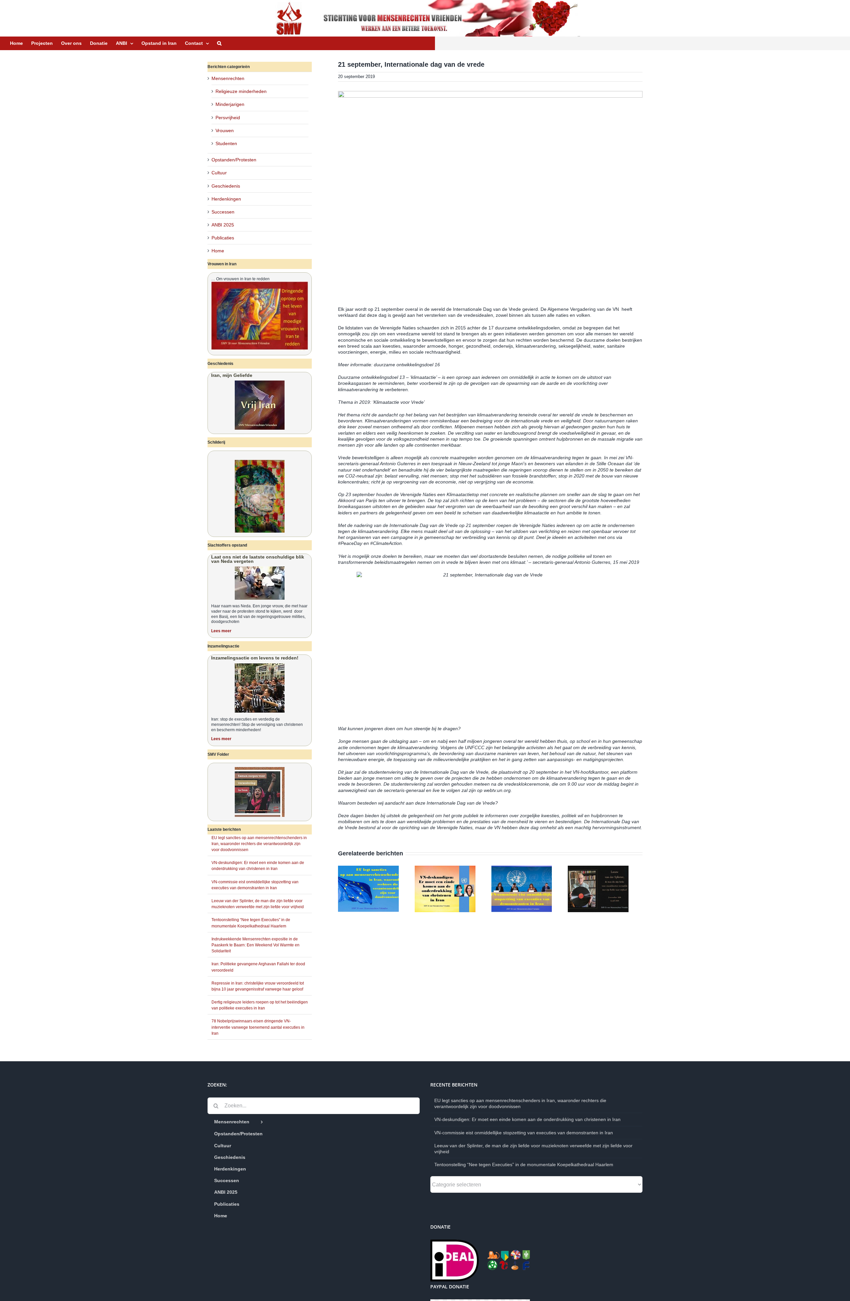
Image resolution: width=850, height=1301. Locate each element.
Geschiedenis (226, 186)
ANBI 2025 (223, 224)
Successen (223, 212)
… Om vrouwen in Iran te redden (240, 279)
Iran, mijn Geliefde (231, 375)
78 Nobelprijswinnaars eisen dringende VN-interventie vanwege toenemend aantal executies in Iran (258, 1027)
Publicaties (223, 237)
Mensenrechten (228, 78)
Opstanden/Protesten (234, 159)
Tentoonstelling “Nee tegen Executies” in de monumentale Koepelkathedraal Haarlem (523, 1164)
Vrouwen (224, 130)
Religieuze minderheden (241, 91)
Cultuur (219, 172)
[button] (219, 43)
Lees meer (221, 631)
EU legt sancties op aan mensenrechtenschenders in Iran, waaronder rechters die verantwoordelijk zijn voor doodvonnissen (259, 843)
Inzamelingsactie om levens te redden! (254, 657)
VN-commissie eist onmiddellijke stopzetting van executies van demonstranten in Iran (523, 1132)
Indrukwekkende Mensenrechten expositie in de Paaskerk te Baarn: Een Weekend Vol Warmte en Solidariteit (255, 945)
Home (218, 250)
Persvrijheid (227, 117)
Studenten (226, 143)
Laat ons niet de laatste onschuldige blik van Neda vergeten (257, 559)
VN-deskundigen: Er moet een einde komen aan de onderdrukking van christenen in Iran (527, 1119)
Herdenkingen (226, 199)
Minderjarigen (229, 104)
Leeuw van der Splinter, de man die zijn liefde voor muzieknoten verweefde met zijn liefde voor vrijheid (533, 1148)
